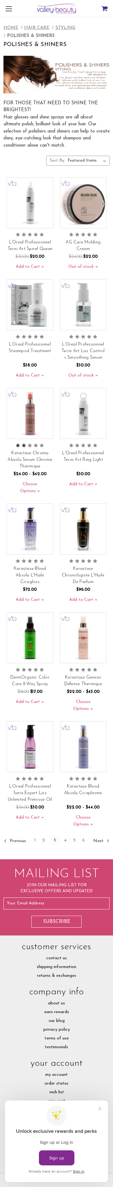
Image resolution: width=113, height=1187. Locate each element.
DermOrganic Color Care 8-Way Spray (30, 680)
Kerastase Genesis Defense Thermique (83, 680)
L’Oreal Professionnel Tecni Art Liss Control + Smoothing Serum (83, 351)
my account (56, 1074)
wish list (56, 1092)
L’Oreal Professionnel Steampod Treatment (30, 347)
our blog (57, 1020)
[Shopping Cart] (104, 8)
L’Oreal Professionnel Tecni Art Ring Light (83, 456)
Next (99, 841)
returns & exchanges (56, 975)
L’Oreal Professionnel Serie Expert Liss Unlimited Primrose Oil (30, 793)
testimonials (56, 1047)
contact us (56, 958)
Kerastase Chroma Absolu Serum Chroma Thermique (30, 460)
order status (56, 1083)
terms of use (57, 1038)
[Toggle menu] (8, 8)
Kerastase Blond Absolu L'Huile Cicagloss (30, 575)
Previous (17, 841)
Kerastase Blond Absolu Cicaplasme (83, 789)
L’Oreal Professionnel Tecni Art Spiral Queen (30, 245)
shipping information (56, 967)
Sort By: (57, 161)
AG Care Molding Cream (83, 245)
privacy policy (56, 1029)
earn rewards (56, 1012)
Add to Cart (28, 266)
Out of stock (81, 266)
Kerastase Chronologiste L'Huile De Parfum (83, 575)
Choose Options (28, 487)
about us (56, 1003)
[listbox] (88, 160)
